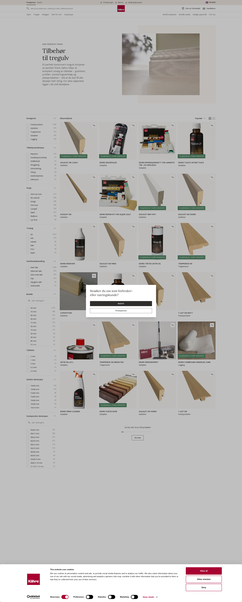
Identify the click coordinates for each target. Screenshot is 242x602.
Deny (204, 587)
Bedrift (121, 303)
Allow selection (204, 579)
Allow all (204, 571)
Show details (148, 597)
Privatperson (121, 310)
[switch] (89, 597)
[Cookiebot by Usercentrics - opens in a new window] (33, 597)
